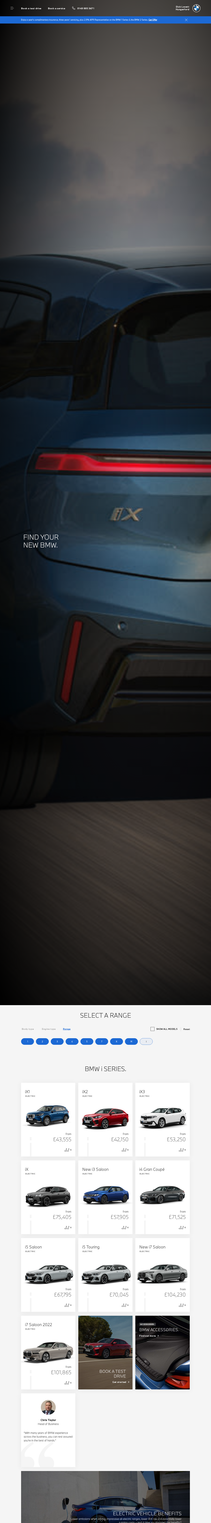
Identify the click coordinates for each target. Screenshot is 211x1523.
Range (67, 1029)
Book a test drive (31, 8)
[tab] (28, 1029)
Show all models (166, 1029)
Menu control (12, 8)
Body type (28, 1029)
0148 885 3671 (85, 8)
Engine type (49, 1029)
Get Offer (153, 19)
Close (186, 20)
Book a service (56, 8)
